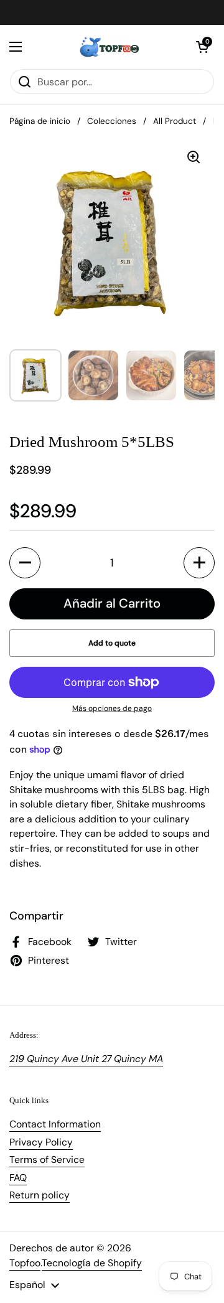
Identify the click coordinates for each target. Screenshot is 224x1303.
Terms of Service (47, 1159)
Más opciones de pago (112, 708)
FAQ (18, 1177)
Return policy (39, 1195)
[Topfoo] (109, 46)
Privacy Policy (41, 1142)
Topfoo (24, 1262)
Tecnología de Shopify (92, 1262)
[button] (202, 46)
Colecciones (111, 121)
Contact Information (55, 1124)
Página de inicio (39, 121)
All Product (174, 121)
